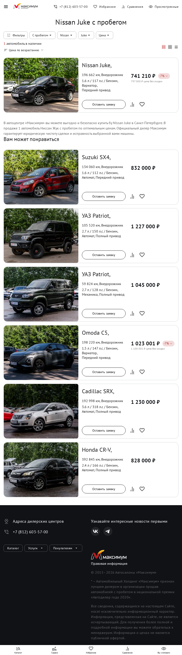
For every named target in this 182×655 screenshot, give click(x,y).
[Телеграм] (107, 531)
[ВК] (95, 531)
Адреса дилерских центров (38, 521)
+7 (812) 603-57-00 (30, 531)
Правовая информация (109, 563)
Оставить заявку (103, 104)
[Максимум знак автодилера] (25, 7)
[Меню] (6, 7)
